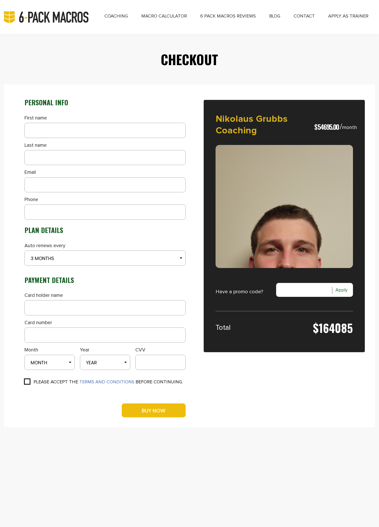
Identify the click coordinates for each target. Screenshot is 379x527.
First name (35, 118)
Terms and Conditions (106, 382)
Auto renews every (44, 245)
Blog (274, 16)
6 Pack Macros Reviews (228, 16)
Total (223, 327)
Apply (341, 290)
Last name (35, 145)
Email (30, 172)
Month (31, 350)
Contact (304, 16)
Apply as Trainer (348, 16)
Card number (38, 322)
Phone (31, 199)
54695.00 (328, 127)
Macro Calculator (164, 16)
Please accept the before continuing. (108, 382)
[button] (105, 258)
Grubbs (272, 119)
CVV (140, 350)
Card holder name (43, 295)
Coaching (116, 16)
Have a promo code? (239, 291)
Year (84, 350)
